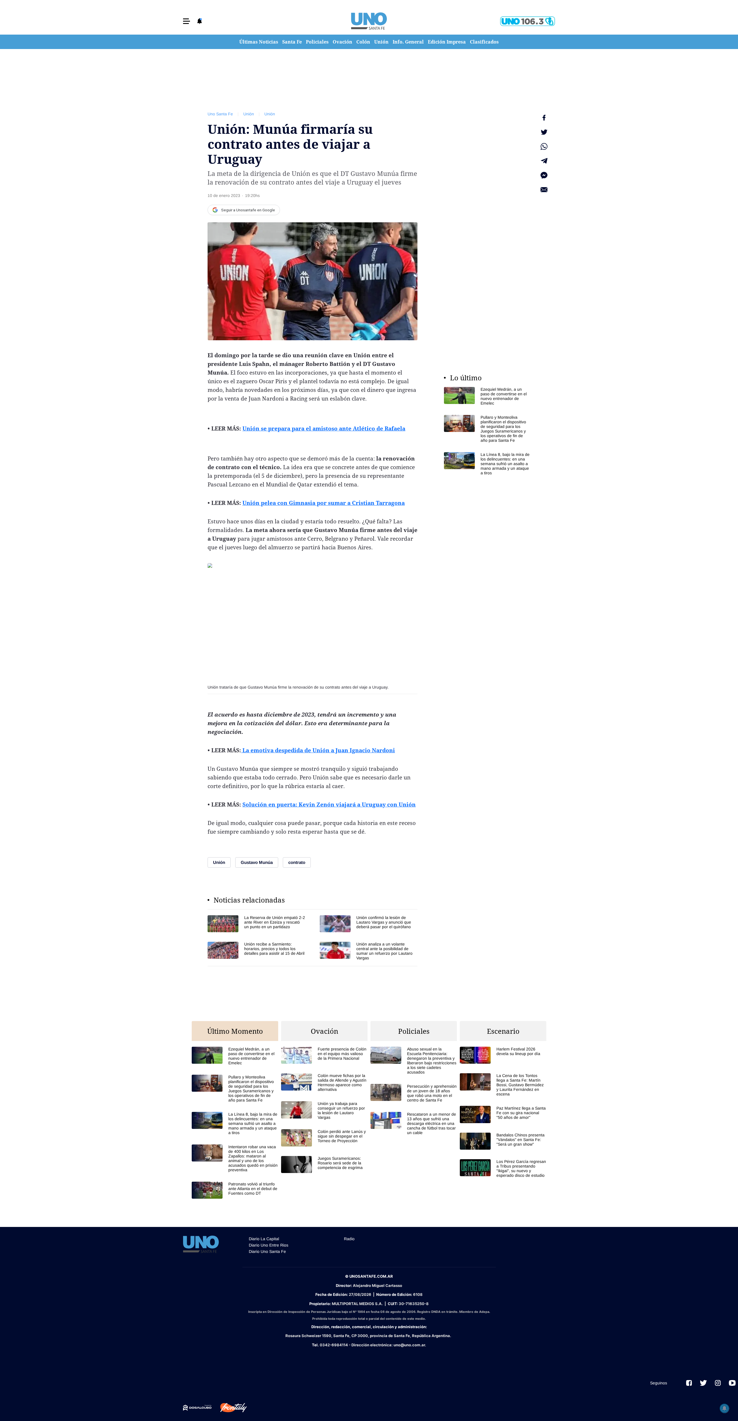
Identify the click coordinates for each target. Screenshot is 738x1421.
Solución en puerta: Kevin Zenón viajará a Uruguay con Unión (329, 804)
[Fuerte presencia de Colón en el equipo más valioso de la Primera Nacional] (324, 1055)
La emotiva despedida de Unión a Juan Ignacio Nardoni (318, 750)
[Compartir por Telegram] (544, 161)
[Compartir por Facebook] (544, 117)
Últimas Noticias (258, 42)
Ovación (342, 42)
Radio (349, 1238)
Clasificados (484, 42)
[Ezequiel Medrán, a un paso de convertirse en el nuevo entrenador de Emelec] (487, 396)
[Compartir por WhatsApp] (544, 146)
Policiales (317, 42)
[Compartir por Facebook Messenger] (544, 175)
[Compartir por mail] (544, 190)
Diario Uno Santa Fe (267, 1251)
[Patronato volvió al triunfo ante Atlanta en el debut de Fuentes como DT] (235, 1190)
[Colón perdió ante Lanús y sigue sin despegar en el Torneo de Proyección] (324, 1137)
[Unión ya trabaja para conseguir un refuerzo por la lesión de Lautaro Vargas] (324, 1110)
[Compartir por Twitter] (544, 132)
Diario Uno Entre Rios (268, 1245)
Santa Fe (292, 42)
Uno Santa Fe (220, 114)
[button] (186, 21)
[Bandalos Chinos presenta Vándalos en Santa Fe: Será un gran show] (503, 1141)
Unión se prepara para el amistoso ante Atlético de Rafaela (323, 428)
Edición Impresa (447, 42)
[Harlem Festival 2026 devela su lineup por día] (503, 1055)
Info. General (408, 42)
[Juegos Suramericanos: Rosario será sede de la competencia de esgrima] (324, 1164)
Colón (363, 42)
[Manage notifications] (724, 1408)
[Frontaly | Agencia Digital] (229, 1407)
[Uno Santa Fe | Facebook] (689, 1383)
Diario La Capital (264, 1238)
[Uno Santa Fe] (369, 21)
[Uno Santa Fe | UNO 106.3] (527, 21)
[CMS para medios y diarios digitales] (197, 1408)
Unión (381, 42)
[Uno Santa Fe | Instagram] (718, 1383)
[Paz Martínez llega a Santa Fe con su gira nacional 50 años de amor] (503, 1114)
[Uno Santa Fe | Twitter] (703, 1383)
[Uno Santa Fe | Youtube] (732, 1383)
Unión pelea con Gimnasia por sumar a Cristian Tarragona (323, 503)
